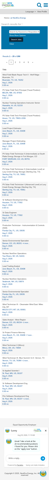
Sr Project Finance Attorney (13, 332)
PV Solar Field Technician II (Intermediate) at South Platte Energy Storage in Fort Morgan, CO (23, 155)
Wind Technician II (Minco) (13, 345)
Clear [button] (12, 44)
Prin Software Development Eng (15, 396)
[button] (45, 5)
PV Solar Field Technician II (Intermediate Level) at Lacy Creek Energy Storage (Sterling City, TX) (23, 170)
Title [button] (4, 70)
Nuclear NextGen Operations (14, 253)
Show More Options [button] (17, 35)
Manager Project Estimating (13, 141)
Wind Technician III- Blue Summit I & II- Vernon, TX (23, 358)
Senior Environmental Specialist (15, 241)
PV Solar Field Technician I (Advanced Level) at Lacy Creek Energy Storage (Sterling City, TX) (24, 185)
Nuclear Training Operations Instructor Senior (21, 103)
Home (6, 18)
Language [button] (29, 12)
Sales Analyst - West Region (14, 320)
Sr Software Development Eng (14, 200)
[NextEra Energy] (7, 5)
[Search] (39, 5)
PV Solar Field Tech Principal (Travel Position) (21, 90)
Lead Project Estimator (11, 128)
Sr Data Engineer (9, 213)
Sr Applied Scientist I (10, 371)
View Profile (42, 12)
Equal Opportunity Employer (24, 425)
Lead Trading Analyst (11, 266)
